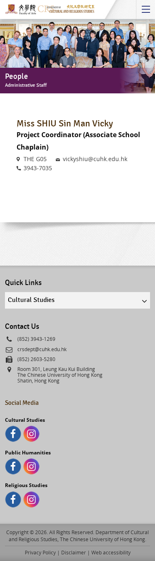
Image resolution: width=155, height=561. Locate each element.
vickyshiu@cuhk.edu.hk (95, 159)
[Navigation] (145, 9)
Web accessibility (111, 552)
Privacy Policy (40, 552)
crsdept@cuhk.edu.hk (42, 349)
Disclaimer (73, 552)
